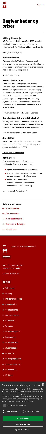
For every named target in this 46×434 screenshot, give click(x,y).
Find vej (8, 293)
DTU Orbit (9, 375)
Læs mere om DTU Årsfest (13, 191)
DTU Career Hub (11, 342)
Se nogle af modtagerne (11, 52)
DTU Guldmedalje (12, 208)
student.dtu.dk (11, 348)
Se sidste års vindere (10, 75)
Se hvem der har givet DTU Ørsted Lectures (20, 113)
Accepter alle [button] (23, 418)
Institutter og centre (13, 299)
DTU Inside (9, 353)
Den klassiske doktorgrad (15, 224)
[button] (42, 5)
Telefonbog (9, 288)
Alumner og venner (12, 364)
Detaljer (31, 401)
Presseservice (11, 304)
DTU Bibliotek (10, 370)
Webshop (9, 326)
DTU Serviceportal (12, 331)
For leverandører (12, 315)
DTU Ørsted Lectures (14, 219)
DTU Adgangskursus (13, 359)
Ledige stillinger (11, 310)
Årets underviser (12, 213)
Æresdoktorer (11, 229)
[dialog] (23, 407)
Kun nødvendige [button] (23, 424)
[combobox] (43, 384)
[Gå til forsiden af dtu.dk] (4, 5)
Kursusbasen (10, 337)
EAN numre (9, 321)
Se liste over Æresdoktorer (13, 153)
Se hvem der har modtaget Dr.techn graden (19, 133)
